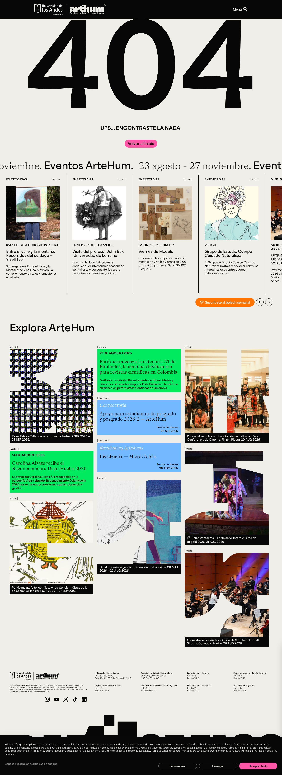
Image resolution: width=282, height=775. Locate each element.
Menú (237, 9)
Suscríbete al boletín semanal (227, 302)
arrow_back (260, 302)
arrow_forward (268, 302)
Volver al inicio (141, 143)
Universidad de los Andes (20, 685)
